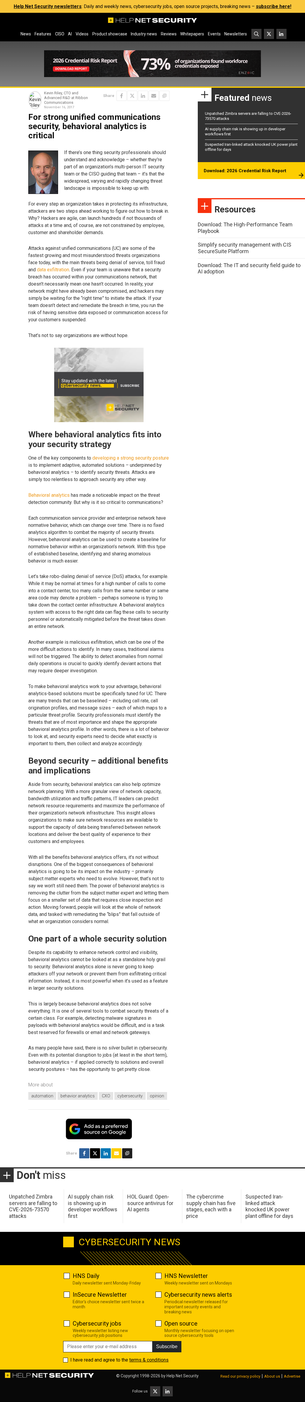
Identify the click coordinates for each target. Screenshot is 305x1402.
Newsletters (235, 34)
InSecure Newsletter (100, 1294)
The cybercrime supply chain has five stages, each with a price (211, 1206)
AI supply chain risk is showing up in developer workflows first (92, 1206)
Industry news (144, 34)
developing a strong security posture (130, 458)
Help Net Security (182, 1375)
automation (42, 1096)
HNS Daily (86, 1275)
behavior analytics (77, 1096)
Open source (180, 1323)
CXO (106, 1096)
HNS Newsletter (186, 1275)
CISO (59, 34)
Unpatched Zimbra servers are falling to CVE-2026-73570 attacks (33, 1206)
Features (43, 34)
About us (272, 1376)
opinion (157, 1096)
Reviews (169, 34)
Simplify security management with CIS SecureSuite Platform (244, 248)
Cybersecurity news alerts (198, 1294)
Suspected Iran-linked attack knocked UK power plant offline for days (269, 1206)
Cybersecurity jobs (97, 1323)
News (26, 34)
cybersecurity (130, 1096)
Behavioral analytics (49, 495)
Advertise (292, 1376)
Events (214, 34)
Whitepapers (192, 34)
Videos (82, 34)
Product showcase (109, 34)
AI (70, 34)
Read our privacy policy (240, 1376)
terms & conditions (149, 1360)
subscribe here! (273, 6)
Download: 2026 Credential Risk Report (245, 170)
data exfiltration (53, 269)
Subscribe (167, 1346)
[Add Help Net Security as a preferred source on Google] (164, 96)
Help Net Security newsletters (48, 6)
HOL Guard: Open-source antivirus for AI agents (150, 1203)
